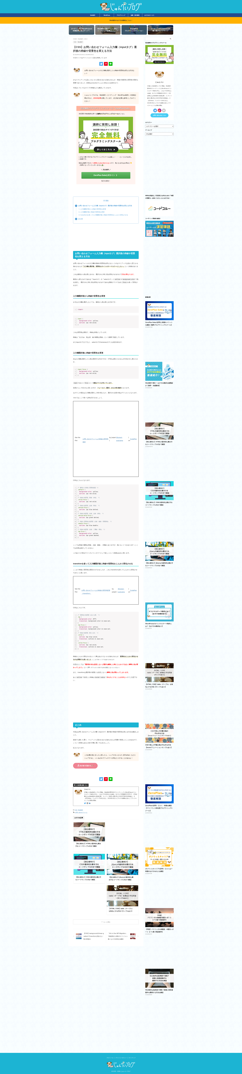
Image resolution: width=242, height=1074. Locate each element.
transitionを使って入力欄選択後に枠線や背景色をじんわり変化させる (104, 215)
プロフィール (110, 1057)
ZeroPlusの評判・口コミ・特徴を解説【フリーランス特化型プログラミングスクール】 (159, 808)
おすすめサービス (149, 15)
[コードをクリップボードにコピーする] (136, 310)
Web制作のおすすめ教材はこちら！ (121, 20)
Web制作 (92, 15)
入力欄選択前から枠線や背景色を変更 (93, 209)
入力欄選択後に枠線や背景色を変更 (92, 212)
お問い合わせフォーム (81, 812)
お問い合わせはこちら (159, 115)
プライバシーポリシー (121, 1057)
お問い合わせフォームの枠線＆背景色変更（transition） (95, 591)
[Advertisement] (106, 707)
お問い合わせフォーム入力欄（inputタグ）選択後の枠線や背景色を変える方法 (105, 206)
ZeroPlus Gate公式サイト (104, 175)
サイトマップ (132, 1057)
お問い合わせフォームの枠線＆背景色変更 (95, 440)
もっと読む (107, 922)
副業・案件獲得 (135, 15)
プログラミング (121, 15)
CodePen (133, 439)
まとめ (80, 219)
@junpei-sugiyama (119, 438)
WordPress (107, 15)
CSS (76, 810)
